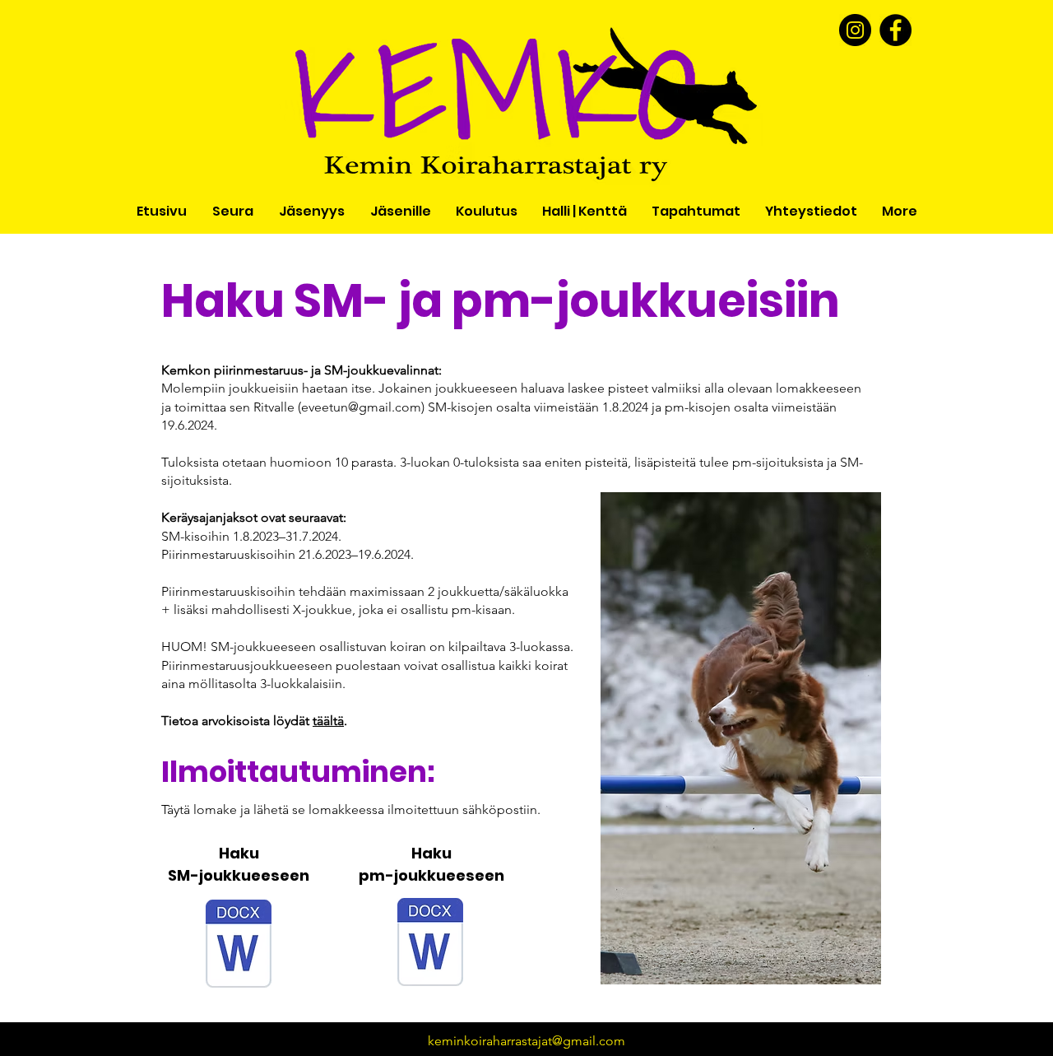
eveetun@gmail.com (361, 407)
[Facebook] (895, 30)
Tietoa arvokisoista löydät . (254, 720)
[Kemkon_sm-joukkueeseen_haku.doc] (239, 945)
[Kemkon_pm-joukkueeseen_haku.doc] (430, 944)
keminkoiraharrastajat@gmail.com (526, 1041)
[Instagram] (855, 30)
